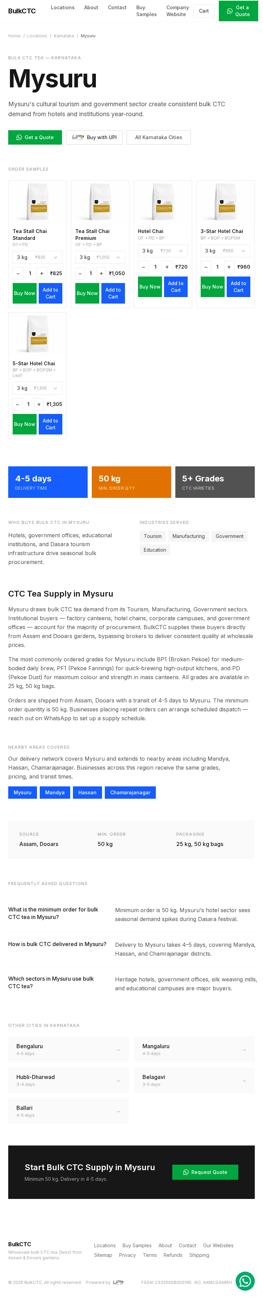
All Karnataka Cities (158, 137)
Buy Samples (146, 10)
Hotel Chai (150, 231)
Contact (117, 7)
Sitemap (103, 1255)
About (91, 7)
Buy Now (24, 293)
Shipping (199, 1255)
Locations (63, 7)
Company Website (177, 10)
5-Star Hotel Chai (34, 363)
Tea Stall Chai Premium (92, 234)
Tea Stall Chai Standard (30, 234)
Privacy (127, 1255)
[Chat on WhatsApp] (245, 1281)
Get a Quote (242, 10)
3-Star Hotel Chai (222, 231)
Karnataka (64, 35)
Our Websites (218, 1245)
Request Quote (209, 1172)
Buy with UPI (102, 137)
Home (14, 35)
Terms (150, 1255)
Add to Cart (50, 293)
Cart (204, 11)
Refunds (173, 1255)
